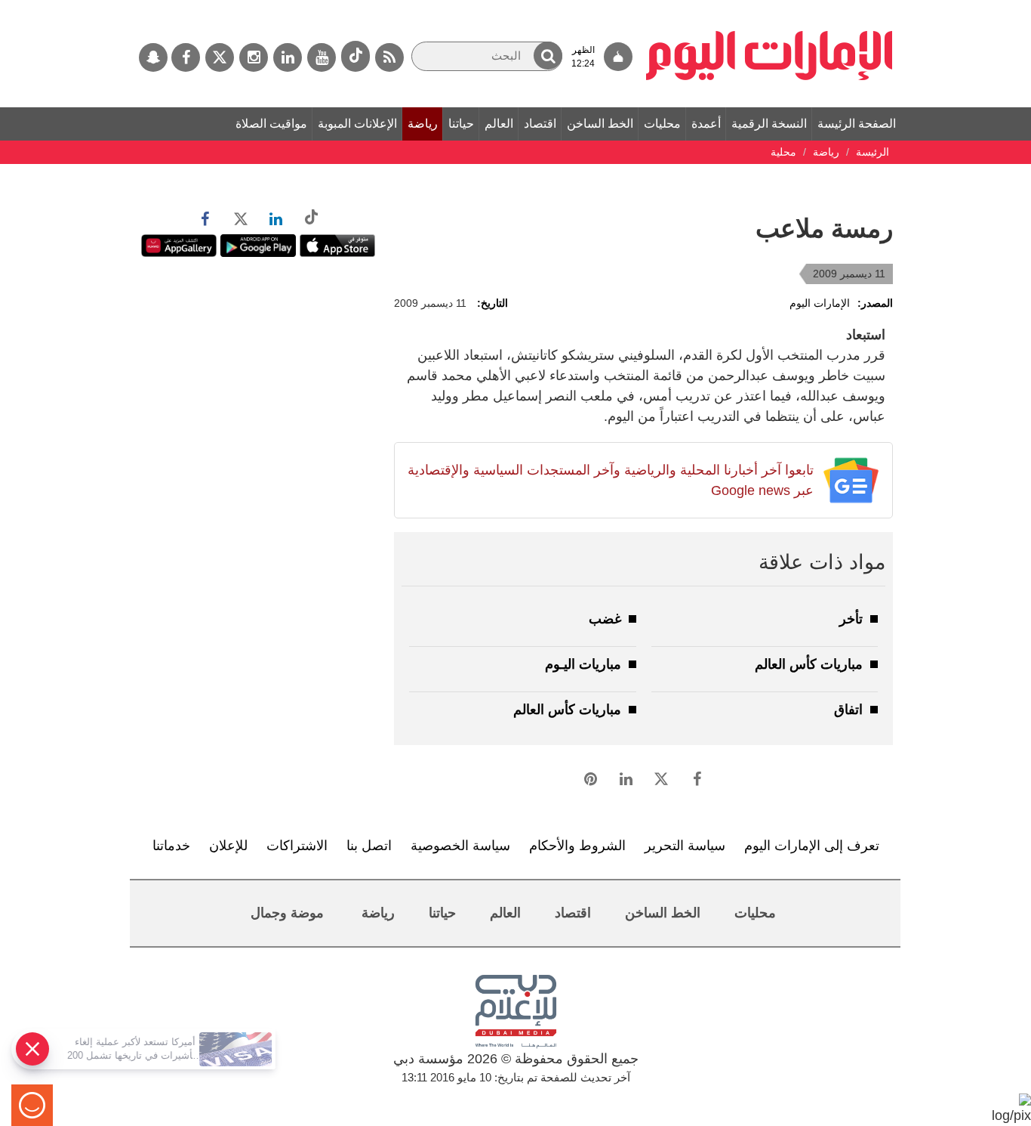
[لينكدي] (287, 57)
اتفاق (848, 709)
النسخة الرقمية (769, 123)
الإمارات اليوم (819, 303)
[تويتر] (219, 57)
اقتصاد (540, 123)
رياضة (423, 123)
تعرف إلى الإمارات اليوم (811, 845)
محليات (662, 123)
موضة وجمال (287, 912)
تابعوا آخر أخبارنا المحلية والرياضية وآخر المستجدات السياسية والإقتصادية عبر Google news (610, 480)
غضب (605, 618)
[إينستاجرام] (253, 57)
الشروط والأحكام (577, 845)
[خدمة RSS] (389, 57)
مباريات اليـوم (583, 664)
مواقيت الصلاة (271, 123)
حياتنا (461, 123)
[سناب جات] (153, 57)
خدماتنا (171, 845)
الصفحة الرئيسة (856, 123)
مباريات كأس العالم (809, 664)
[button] (548, 56)
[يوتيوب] (321, 57)
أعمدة (706, 123)
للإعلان (228, 845)
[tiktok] (355, 56)
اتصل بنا (369, 845)
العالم (499, 123)
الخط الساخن (600, 123)
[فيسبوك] (185, 57)
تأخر (851, 618)
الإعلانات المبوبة (357, 123)
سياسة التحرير (685, 845)
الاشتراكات (297, 845)
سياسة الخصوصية (460, 845)
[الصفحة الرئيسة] (769, 7)
